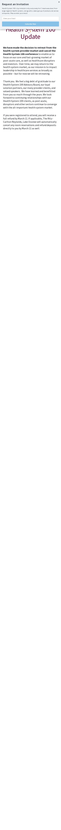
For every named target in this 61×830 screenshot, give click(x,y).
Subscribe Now (30, 24)
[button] (30, 4)
